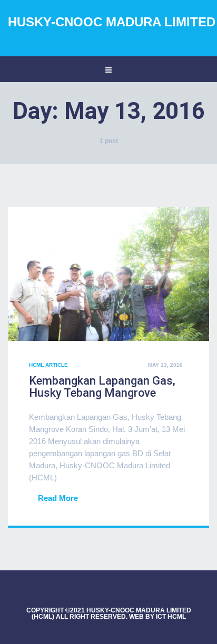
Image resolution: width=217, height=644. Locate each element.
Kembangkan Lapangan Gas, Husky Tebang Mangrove (102, 386)
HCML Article (48, 365)
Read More (58, 498)
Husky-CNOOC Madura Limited (111, 22)
